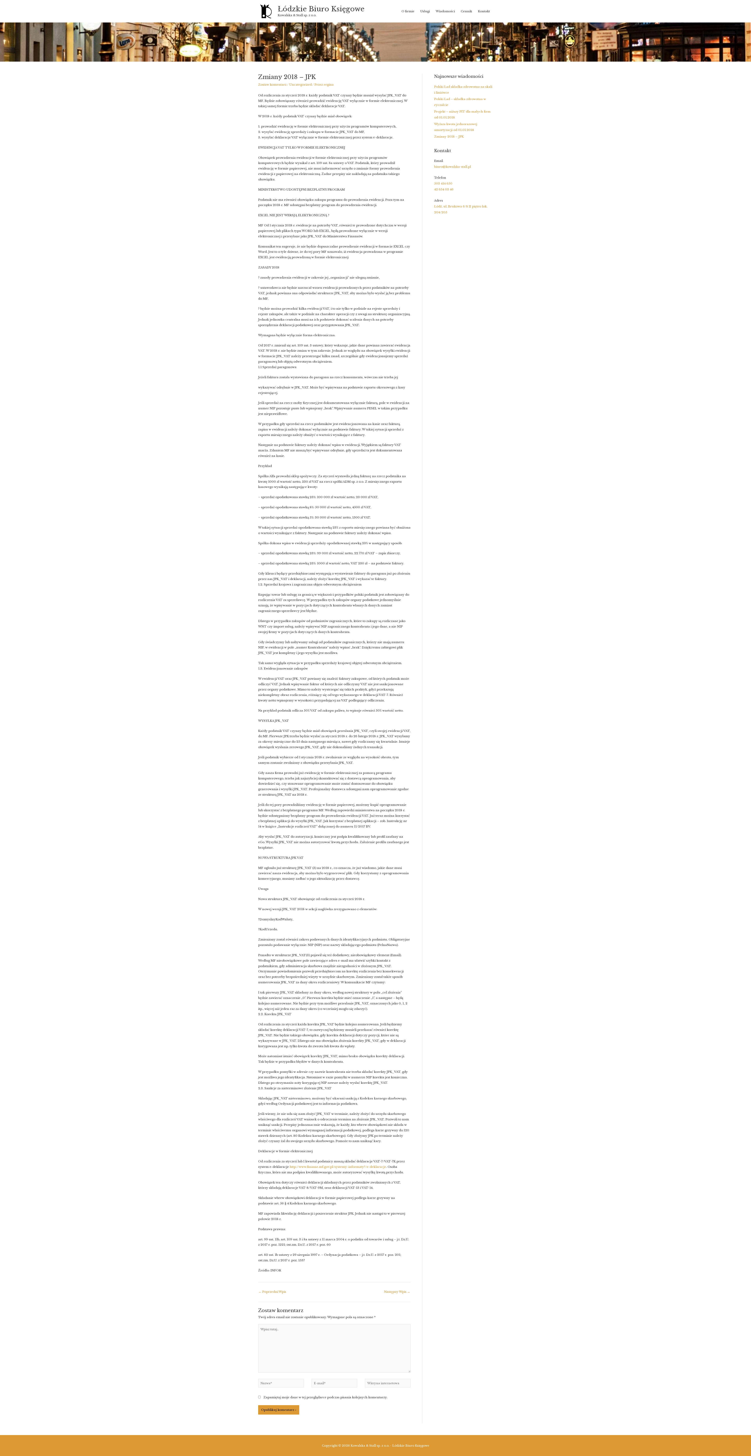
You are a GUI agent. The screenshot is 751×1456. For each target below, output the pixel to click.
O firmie (408, 11)
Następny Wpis (397, 1292)
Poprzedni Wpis (272, 1292)
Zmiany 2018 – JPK (449, 136)
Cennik (466, 11)
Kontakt (484, 11)
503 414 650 (443, 183)
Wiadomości (445, 11)
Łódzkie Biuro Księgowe (321, 9)
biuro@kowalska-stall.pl (452, 167)
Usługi (425, 11)
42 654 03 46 (444, 189)
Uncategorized (300, 84)
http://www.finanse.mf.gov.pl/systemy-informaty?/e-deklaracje (338, 1167)
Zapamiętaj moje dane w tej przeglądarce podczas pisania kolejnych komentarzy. (325, 1397)
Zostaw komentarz (272, 84)
